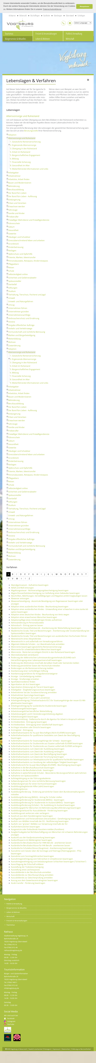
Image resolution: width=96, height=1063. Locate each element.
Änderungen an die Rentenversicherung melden (32, 668)
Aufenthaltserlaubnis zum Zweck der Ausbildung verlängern (37, 751)
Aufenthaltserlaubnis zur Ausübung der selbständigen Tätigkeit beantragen (44, 762)
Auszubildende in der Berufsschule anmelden (31, 872)
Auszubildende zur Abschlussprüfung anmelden (32, 875)
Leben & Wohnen (42, 38)
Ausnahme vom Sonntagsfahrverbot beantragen (32, 856)
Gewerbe (12, 233)
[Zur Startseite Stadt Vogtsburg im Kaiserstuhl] (18, 23)
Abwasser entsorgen (20, 598)
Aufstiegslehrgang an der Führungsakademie (31, 778)
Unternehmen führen (17, 308)
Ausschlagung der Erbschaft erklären (27, 864)
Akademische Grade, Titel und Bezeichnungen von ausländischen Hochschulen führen (49, 636)
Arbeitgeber (13, 172)
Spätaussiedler (14, 281)
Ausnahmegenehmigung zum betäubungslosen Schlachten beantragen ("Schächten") (48, 861)
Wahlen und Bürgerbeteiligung (21, 335)
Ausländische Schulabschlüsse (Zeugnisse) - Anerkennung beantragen (42, 848)
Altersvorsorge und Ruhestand (21, 138)
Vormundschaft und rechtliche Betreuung (26, 332)
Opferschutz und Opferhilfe (20, 254)
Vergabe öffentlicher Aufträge (21, 325)
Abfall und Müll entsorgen (22, 587)
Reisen (11, 267)
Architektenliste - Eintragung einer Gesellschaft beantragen (37, 724)
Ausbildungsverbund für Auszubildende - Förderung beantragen (39, 810)
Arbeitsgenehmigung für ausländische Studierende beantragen (39, 706)
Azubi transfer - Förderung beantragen (28, 883)
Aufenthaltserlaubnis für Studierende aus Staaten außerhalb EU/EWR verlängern (46, 746)
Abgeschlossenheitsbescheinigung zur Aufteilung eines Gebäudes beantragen (45, 593)
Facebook (10, 1018)
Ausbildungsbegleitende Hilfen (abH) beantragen (32, 786)
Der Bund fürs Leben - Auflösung (22, 196)
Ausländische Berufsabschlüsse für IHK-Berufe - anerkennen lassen (40, 845)
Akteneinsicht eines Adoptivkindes (26, 638)
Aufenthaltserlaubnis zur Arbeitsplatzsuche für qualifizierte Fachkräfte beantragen (47, 759)
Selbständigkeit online (18, 274)
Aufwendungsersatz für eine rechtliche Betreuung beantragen (38, 781)
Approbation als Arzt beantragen (25, 684)
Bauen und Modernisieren (19, 182)
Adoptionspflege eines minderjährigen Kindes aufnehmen (36, 620)
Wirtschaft (70, 38)
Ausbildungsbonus (19, 789)
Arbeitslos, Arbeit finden (19, 179)
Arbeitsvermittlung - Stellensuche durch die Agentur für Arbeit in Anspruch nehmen (48, 719)
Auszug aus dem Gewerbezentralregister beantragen (34, 880)
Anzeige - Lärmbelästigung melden (26, 676)
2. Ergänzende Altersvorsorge (23, 145)
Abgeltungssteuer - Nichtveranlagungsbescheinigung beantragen (39, 590)
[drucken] (88, 80)
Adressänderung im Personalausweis (27, 622)
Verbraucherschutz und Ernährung (23, 318)
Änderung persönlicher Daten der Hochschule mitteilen (35, 665)
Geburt (11, 227)
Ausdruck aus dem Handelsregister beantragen (32, 816)
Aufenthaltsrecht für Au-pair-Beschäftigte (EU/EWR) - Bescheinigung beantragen (46, 765)
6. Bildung (14, 158)
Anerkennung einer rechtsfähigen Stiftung (29, 671)
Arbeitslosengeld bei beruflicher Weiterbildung (31, 711)
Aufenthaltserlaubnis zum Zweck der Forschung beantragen (37, 757)
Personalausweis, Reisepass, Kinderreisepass (28, 260)
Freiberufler (13, 216)
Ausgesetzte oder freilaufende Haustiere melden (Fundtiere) (37, 829)
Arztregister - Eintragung (22, 730)
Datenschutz (66, 1049)
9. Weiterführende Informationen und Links (29, 169)
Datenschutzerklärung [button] (52, 9)
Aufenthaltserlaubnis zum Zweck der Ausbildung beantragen (37, 749)
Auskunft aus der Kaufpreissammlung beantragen (33, 837)
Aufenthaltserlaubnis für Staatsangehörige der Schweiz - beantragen (41, 740)
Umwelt (11, 298)
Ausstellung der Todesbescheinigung (27, 867)
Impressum (56, 1049)
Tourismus (9, 33)
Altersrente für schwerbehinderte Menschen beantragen (36, 649)
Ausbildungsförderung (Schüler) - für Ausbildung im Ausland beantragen (43, 805)
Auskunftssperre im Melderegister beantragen (31, 840)
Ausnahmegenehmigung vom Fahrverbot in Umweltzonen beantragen (42, 859)
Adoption (12, 135)
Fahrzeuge (12, 210)
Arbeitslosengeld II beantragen (24, 716)
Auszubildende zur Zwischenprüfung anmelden (32, 877)
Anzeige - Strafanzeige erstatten (25, 679)
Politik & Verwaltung (74, 33)
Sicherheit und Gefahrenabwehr (22, 277)
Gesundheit (13, 230)
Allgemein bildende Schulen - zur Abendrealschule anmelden (38, 644)
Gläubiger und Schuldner (19, 237)
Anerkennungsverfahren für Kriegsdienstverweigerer (34, 673)
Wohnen (12, 342)
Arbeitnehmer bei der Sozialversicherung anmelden (34, 692)
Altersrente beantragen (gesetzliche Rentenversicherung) (36, 647)
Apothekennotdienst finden (23, 681)
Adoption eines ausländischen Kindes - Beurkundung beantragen (39, 606)
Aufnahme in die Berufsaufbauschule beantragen (32, 767)
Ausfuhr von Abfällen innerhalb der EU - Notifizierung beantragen (40, 821)
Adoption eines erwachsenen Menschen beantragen (34, 617)
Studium (12, 291)
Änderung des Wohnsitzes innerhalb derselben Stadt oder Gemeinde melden (45, 663)
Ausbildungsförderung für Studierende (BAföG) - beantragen (37, 800)
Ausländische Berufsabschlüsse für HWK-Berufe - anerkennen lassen (41, 842)
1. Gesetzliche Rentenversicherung (25, 141)
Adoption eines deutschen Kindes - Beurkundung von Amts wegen (40, 614)
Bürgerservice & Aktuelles (15, 38)
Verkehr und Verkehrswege (20, 328)
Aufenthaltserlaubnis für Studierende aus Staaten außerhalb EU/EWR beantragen (47, 743)
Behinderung (14, 186)
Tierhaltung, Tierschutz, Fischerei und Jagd (27, 294)
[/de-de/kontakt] (63, 23)
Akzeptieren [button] (84, 6)
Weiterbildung (14, 338)
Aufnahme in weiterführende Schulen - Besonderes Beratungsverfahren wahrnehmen (49, 773)
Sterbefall (12, 284)
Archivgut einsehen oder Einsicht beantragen (31, 727)
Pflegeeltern (13, 264)
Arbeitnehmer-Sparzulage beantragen (28, 695)
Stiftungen (12, 288)
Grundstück (13, 243)
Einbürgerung (14, 199)
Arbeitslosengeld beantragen (24, 708)
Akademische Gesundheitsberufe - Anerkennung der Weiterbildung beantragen (46, 628)
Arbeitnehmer (14, 176)
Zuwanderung (14, 345)
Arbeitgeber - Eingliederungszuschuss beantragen (33, 689)
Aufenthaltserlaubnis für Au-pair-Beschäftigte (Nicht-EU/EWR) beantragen (43, 732)
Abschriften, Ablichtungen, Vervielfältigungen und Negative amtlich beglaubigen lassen (49, 596)
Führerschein (14, 223)
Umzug (11, 305)
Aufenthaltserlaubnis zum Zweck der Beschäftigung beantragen (39, 754)
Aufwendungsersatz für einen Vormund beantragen (34, 783)
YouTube (10, 1024)
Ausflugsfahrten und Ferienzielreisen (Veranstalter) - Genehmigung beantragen (46, 818)
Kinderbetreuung (15, 247)
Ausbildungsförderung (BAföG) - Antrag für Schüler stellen (36, 797)
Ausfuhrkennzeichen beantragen (25, 826)
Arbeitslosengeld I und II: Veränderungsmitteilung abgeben (37, 714)
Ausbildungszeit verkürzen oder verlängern (30, 813)
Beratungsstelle (31, 130)
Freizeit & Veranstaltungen (46, 33)
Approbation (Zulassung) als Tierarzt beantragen (32, 687)
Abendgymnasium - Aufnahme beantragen (29, 585)
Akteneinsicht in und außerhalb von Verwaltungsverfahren (37, 641)
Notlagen (12, 250)
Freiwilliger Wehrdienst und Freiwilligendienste (28, 220)
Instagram (11, 1021)
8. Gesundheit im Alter (20, 165)
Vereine (11, 321)
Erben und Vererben (17, 203)
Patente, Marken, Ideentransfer (22, 257)
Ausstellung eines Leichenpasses (25, 869)
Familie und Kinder (16, 213)
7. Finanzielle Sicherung (20, 162)
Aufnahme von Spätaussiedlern (25, 775)
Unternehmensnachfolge (19, 315)
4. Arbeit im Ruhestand (20, 152)
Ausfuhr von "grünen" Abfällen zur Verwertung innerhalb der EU (39, 824)
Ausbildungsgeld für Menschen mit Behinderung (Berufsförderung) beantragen (46, 808)
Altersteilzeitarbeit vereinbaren (25, 655)
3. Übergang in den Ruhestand (23, 148)
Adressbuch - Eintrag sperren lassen (27, 625)
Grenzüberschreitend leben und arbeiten (26, 240)
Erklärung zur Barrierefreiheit (81, 1049)
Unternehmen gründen (18, 311)
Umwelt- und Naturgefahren (20, 301)
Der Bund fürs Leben (17, 193)
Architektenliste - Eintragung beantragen (29, 722)
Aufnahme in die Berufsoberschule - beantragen (32, 770)
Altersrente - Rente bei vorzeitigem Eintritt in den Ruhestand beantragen (43, 652)
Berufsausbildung (16, 189)
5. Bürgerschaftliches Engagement (25, 155)
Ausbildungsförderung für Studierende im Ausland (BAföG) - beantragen (43, 802)
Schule (11, 271)
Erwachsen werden (16, 206)
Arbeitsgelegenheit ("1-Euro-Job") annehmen (30, 698)
